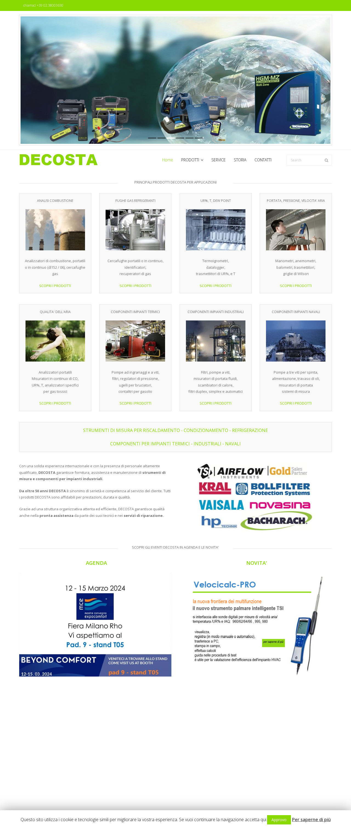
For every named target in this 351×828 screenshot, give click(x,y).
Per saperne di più (311, 819)
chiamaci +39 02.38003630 (43, 5)
